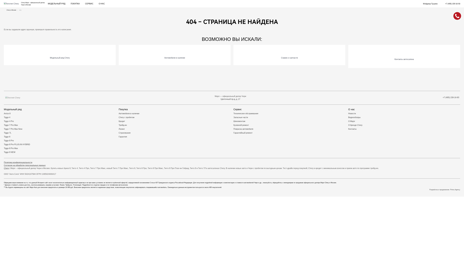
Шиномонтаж (239, 121)
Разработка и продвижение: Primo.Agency (444, 190)
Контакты (352, 129)
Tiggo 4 (7, 117)
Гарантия (123, 137)
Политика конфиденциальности (18, 162)
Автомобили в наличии (129, 113)
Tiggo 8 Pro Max (11, 148)
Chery (6, 168)
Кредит (122, 121)
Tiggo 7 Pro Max (11, 125)
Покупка (75, 4)
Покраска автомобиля (243, 129)
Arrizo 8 (7, 113)
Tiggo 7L (7, 133)
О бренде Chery (355, 125)
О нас (102, 4)
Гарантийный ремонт (242, 133)
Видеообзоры (354, 117)
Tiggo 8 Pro (9, 141)
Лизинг (122, 129)
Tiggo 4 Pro (9, 121)
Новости (352, 113)
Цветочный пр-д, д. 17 (230, 99)
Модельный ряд (56, 4)
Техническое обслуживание (245, 113)
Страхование (125, 133)
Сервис (89, 4)
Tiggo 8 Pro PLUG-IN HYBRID (17, 144)
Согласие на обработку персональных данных (25, 165)
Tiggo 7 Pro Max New (13, 129)
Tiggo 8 (7, 137)
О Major (351, 121)
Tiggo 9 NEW (9, 152)
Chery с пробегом (126, 117)
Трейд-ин (123, 125)
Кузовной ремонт (241, 125)
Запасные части (240, 117)
